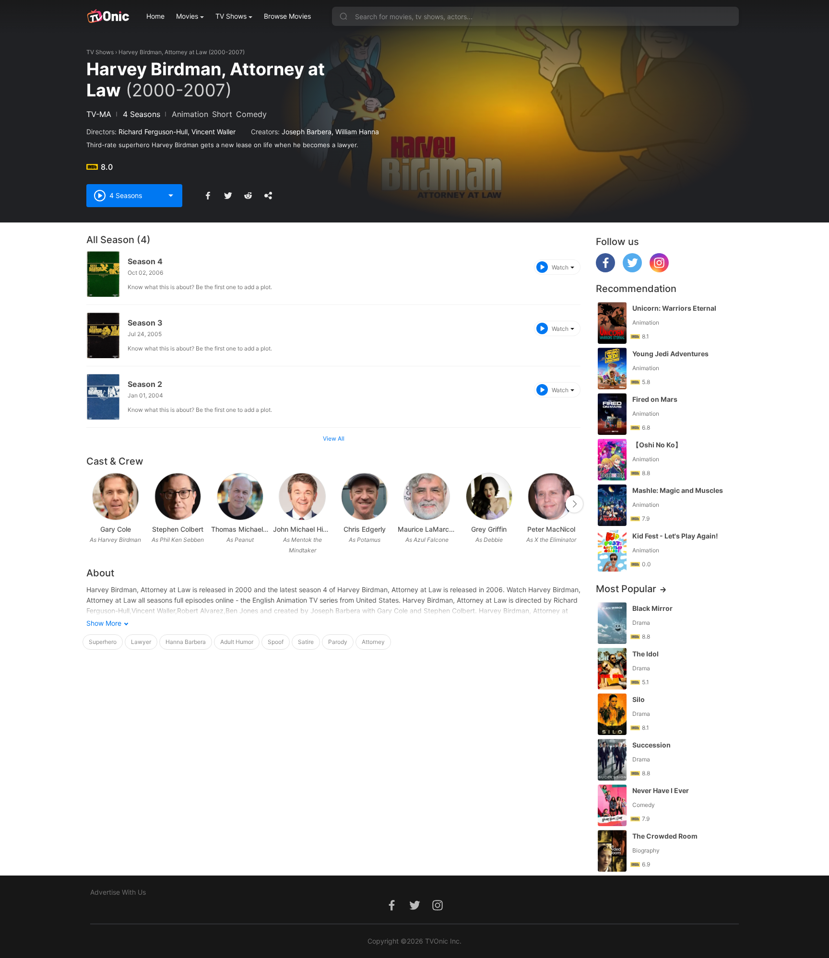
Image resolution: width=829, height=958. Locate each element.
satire (306, 641)
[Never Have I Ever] (612, 805)
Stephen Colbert (177, 529)
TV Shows (231, 16)
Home (155, 16)
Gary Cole (115, 529)
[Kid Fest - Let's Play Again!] (612, 551)
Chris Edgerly (364, 529)
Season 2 (145, 384)
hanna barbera (186, 641)
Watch (560, 267)
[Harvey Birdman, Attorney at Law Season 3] (103, 335)
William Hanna (357, 132)
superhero (103, 641)
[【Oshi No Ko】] (612, 459)
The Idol (645, 654)
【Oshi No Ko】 (657, 445)
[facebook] (605, 270)
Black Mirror (652, 608)
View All (333, 438)
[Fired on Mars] (612, 414)
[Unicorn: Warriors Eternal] (612, 323)
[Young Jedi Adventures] (612, 368)
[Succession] (612, 760)
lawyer (141, 641)
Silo (638, 699)
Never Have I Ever (660, 790)
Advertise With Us (118, 892)
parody (337, 641)
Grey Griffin (489, 529)
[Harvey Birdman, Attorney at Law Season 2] (103, 397)
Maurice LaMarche (427, 529)
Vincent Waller (213, 132)
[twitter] (632, 270)
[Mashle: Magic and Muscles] (612, 505)
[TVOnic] (107, 16)
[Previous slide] (92, 504)
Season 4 (145, 261)
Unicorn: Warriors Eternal (674, 308)
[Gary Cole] (115, 496)
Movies (187, 16)
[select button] (170, 195)
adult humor (236, 641)
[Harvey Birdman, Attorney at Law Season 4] (103, 274)
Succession (651, 745)
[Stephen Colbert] (177, 496)
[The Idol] (612, 668)
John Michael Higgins (302, 529)
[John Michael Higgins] (302, 496)
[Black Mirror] (612, 623)
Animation (190, 114)
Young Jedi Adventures (670, 354)
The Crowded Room (665, 836)
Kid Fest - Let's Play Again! (675, 536)
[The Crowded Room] (612, 851)
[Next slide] (574, 504)
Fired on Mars (654, 399)
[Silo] (612, 714)
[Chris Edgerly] (364, 496)
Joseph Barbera (307, 132)
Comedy (251, 114)
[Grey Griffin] (489, 496)
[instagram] (659, 270)
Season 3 (145, 322)
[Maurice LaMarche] (426, 496)
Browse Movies (287, 16)
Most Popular (626, 589)
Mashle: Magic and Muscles (677, 490)
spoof (276, 641)
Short (222, 114)
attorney (373, 641)
